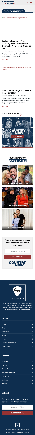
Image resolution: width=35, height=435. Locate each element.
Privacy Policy (16, 429)
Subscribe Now (17, 257)
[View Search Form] (27, 2)
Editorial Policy (25, 429)
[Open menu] (31, 2)
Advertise (8, 429)
